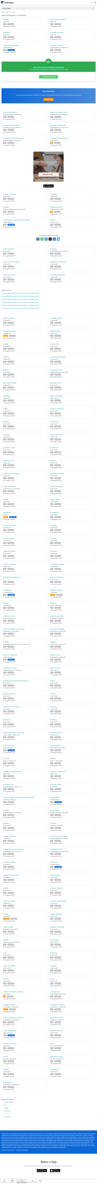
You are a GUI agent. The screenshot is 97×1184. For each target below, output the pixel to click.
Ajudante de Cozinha (56, 1056)
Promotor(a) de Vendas (57, 564)
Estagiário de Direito (9, 1004)
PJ (51, 142)
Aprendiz (5, 499)
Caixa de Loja (54, 499)
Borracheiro (53, 551)
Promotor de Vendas (9, 194)
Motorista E (53, 719)
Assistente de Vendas (56, 32)
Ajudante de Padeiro (56, 434)
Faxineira (6, 914)
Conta (40, 1182)
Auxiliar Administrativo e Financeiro (13, 732)
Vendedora (53, 249)
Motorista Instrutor (55, 331)
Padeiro (5, 409)
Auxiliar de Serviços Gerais (11, 262)
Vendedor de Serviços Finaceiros (13, 992)
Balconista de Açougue (57, 473)
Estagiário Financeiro (9, 331)
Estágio (5, 335)
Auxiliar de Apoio (55, 992)
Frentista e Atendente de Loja (12, 577)
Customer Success (9, 745)
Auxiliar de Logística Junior (58, 771)
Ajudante (5, 888)
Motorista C (53, 707)
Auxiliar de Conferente (57, 409)
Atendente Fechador (56, 1017)
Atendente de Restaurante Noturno (13, 138)
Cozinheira (6, 758)
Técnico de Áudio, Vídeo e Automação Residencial (18, 797)
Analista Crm (54, 862)
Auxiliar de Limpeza (9, 551)
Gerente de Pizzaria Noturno (58, 112)
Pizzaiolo (53, 694)
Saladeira (53, 758)
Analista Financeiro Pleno (58, 357)
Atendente (53, 603)
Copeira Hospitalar (55, 914)
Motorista (6, 370)
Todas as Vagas (9, 1102)
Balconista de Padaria (9, 383)
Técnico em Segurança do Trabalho (14, 629)
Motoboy (5, 940)
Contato (3, 1150)
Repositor (53, 460)
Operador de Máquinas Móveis (12, 771)
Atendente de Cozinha (10, 668)
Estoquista (53, 823)
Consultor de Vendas (56, 1030)
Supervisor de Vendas (9, 1043)
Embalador (6, 396)
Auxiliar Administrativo (9, 486)
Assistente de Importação (57, 262)
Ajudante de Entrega (56, 396)
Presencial (10, 24)
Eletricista (6, 357)
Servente (6, 344)
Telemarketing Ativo (56, 732)
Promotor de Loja (8, 784)
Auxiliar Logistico (55, 745)
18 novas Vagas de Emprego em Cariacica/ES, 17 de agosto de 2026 (20, 305)
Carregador (53, 194)
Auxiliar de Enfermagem (57, 629)
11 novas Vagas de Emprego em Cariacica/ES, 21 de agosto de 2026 (20, 293)
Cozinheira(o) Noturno (10, 112)
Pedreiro (52, 220)
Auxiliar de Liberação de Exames (13, 1017)
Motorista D (6, 32)
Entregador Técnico (56, 318)
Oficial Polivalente (8, 249)
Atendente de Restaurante (58, 125)
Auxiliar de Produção (56, 888)
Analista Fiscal (54, 1069)
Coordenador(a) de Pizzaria (11, 125)
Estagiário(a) (7, 512)
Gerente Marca (54, 797)
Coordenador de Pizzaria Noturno (13, 849)
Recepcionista (54, 344)
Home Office (11, 50)
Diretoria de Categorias (10, 655)
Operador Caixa (55, 668)
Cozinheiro (53, 538)
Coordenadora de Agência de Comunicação (16, 220)
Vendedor (6, 207)
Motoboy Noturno (55, 655)
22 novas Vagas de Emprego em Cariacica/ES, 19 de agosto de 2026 (20, 299)
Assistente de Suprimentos (11, 875)
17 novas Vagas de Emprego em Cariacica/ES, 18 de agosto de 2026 (20, 302)
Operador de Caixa (9, 447)
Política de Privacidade (22, 1150)
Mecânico (6, 19)
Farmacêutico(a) (55, 875)
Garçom (5, 1056)
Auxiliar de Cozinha (56, 45)
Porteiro (52, 979)
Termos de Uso (11, 1150)
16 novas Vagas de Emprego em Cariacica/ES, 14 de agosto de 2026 (20, 308)
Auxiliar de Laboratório (57, 616)
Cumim (52, 1043)
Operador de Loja (8, 460)
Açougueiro (6, 434)
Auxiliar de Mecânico (9, 966)
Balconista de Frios (56, 383)
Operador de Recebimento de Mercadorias (16, 681)
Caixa (5, 953)
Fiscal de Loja (54, 447)
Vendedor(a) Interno (56, 207)
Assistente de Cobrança (57, 1004)
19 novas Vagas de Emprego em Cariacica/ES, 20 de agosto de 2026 (20, 296)
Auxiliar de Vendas (8, 318)
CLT (5, 24)
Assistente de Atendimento (11, 45)
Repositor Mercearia (9, 694)
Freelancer (6, 918)
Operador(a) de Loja (56, 370)
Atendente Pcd (7, 590)
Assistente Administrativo (57, 275)
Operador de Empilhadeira (58, 19)
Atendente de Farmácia (57, 927)
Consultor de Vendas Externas (59, 138)
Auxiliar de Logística (9, 275)
